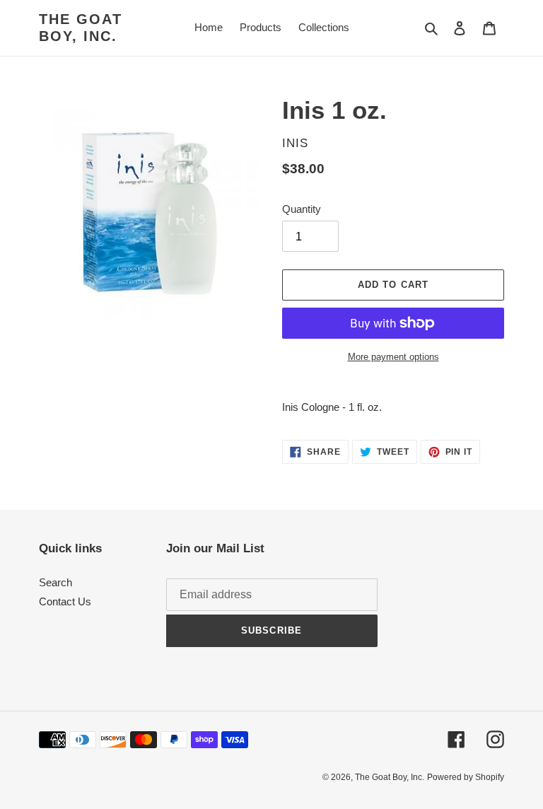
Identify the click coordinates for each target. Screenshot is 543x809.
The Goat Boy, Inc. (80, 27)
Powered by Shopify (465, 777)
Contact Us (65, 601)
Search (55, 582)
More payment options (393, 356)
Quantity (301, 209)
